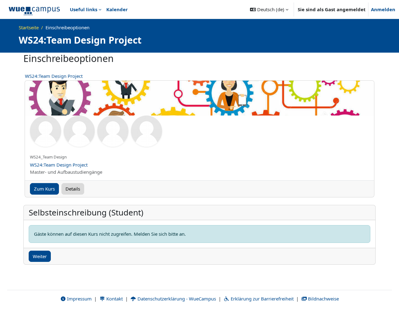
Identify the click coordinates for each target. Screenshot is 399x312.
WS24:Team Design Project (54, 76)
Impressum (79, 298)
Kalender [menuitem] (117, 9)
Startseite (29, 27)
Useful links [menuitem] (83, 9)
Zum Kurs (44, 189)
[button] (269, 9)
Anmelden (383, 9)
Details (72, 189)
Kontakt (114, 298)
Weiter (40, 256)
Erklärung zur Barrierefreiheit (261, 298)
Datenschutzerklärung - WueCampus (176, 298)
